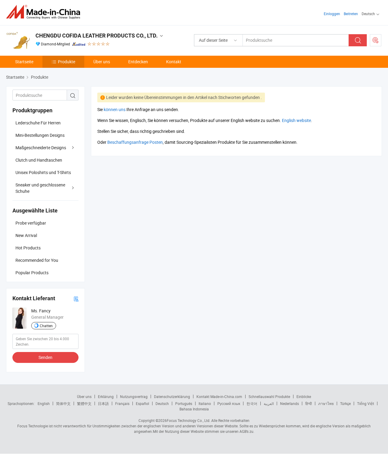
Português (183, 403)
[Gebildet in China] (45, 12)
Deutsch (162, 403)
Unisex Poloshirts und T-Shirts (43, 172)
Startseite (24, 61)
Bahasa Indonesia (194, 408)
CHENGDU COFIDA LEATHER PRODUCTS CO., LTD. (96, 35)
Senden (45, 357)
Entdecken (138, 61)
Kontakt (173, 61)
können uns (114, 109)
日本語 (103, 403)
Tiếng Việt (365, 403)
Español (142, 403)
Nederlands (289, 403)
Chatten (46, 325)
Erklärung (106, 396)
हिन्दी (308, 403)
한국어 (251, 403)
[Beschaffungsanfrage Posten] (375, 40)
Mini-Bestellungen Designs (40, 135)
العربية (269, 403)
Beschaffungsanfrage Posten (135, 142)
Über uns (101, 61)
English (44, 403)
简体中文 (63, 403)
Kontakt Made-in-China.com (219, 396)
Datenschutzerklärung (172, 396)
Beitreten (351, 13)
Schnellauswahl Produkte (269, 396)
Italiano (205, 403)
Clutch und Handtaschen (38, 160)
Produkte (66, 61)
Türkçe (345, 403)
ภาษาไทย (326, 403)
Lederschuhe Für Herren (38, 123)
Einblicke (303, 396)
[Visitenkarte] (76, 298)
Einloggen (332, 13)
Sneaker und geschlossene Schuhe (40, 188)
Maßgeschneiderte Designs (40, 147)
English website (296, 120)
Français (122, 403)
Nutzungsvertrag (134, 396)
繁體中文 (84, 403)
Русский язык (228, 403)
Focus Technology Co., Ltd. (188, 420)
